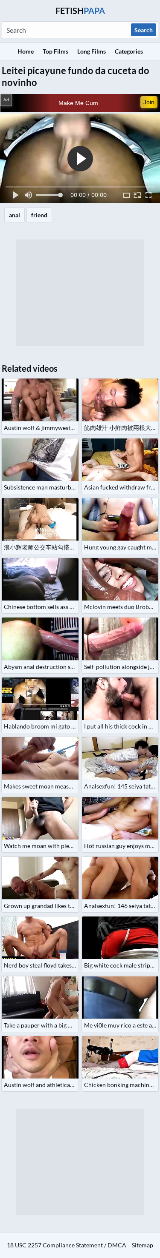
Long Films (91, 51)
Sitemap (142, 1245)
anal (14, 215)
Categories (129, 51)
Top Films (55, 51)
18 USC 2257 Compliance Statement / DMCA (66, 1245)
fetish (80, 11)
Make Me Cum (78, 103)
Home (25, 51)
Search (143, 30)
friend (39, 215)
